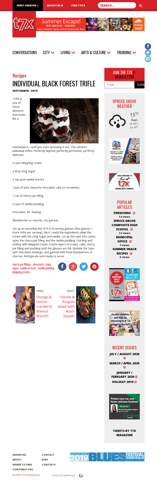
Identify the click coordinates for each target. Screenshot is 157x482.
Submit (140, 85)
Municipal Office (124, 239)
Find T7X (77, 5)
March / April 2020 (124, 363)
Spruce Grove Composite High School (124, 225)
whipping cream (20, 272)
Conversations (24, 52)
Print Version (27, 5)
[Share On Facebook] (61, 266)
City (46, 52)
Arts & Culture (93, 52)
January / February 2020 (123, 375)
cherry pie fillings (21, 264)
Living (65, 52)
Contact (48, 454)
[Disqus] (55, 381)
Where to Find (22, 464)
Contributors (22, 469)
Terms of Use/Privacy (63, 475)
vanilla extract (28, 268)
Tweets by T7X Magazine (124, 433)
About (17, 459)
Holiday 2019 (123, 382)
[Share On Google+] (71, 266)
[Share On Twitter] (82, 266)
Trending (124, 52)
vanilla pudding (46, 268)
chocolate (38, 264)
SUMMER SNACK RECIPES (125, 251)
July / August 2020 (124, 354)
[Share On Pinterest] (93, 266)
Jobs (45, 459)
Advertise (54, 5)
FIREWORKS (122, 213)
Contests (49, 464)
